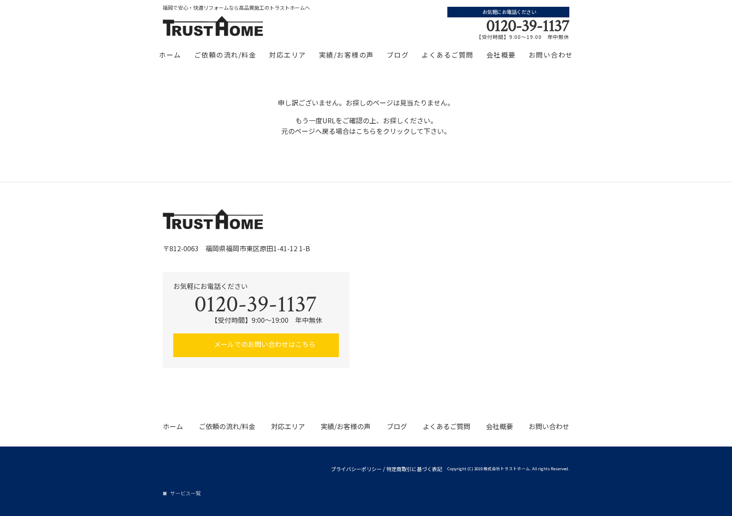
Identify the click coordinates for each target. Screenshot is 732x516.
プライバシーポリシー (356, 469)
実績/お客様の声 (346, 55)
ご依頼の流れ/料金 (225, 55)
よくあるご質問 (447, 55)
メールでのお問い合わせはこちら (264, 344)
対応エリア (287, 55)
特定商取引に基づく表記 (414, 469)
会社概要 (501, 55)
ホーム (170, 55)
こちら (366, 131)
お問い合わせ (551, 55)
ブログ (398, 55)
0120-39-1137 (527, 25)
